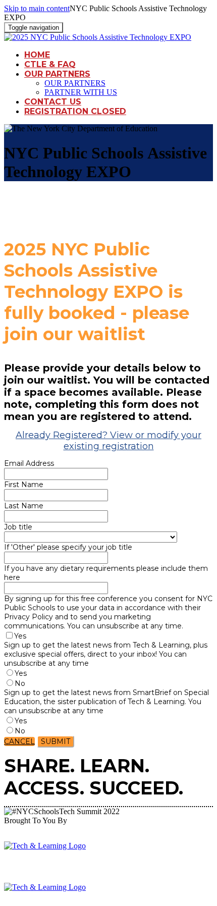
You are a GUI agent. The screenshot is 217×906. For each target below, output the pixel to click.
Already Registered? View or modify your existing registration (108, 441)
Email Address (29, 463)
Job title (18, 526)
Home (37, 55)
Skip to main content (37, 8)
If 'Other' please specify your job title (68, 547)
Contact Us (52, 101)
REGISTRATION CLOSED (75, 111)
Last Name (23, 505)
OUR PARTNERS (57, 74)
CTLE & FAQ (50, 64)
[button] (19, 741)
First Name (23, 484)
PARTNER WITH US (80, 92)
